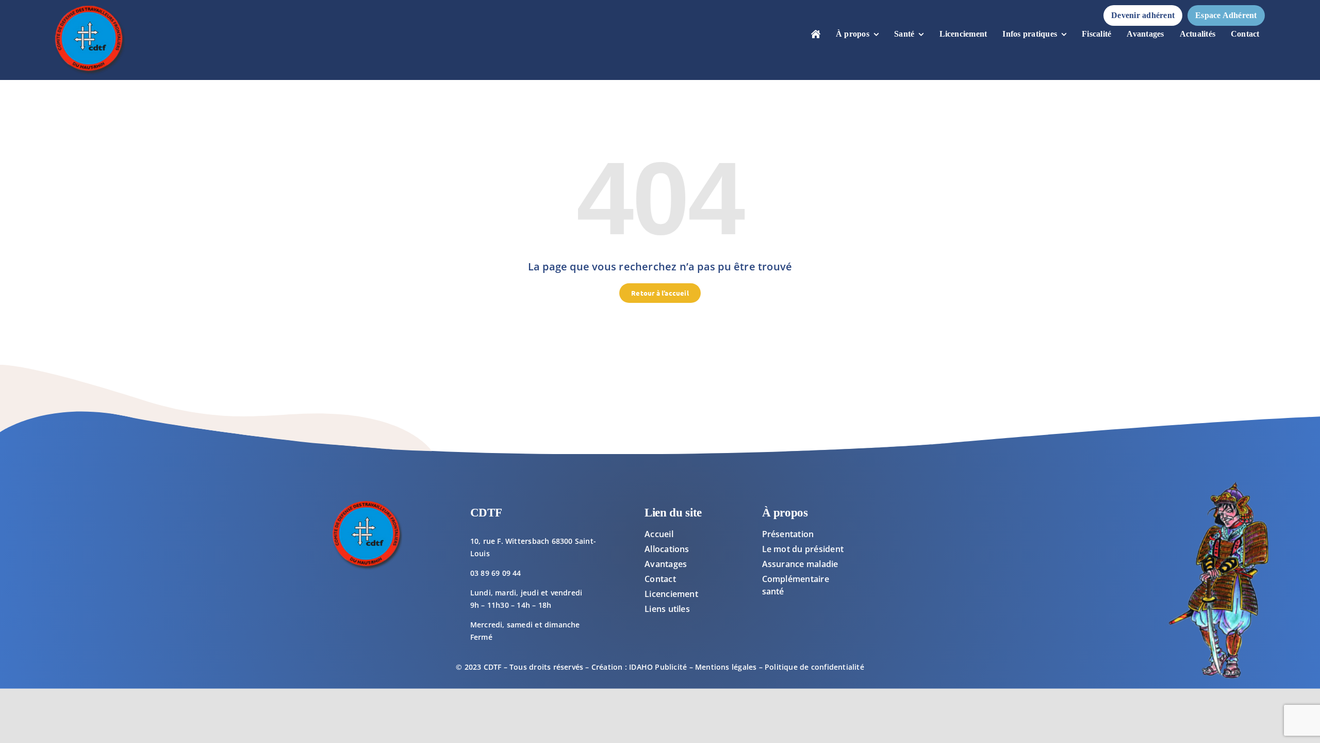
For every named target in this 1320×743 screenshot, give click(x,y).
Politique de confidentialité (814, 667)
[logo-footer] (89, 8)
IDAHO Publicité (658, 667)
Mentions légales (725, 667)
